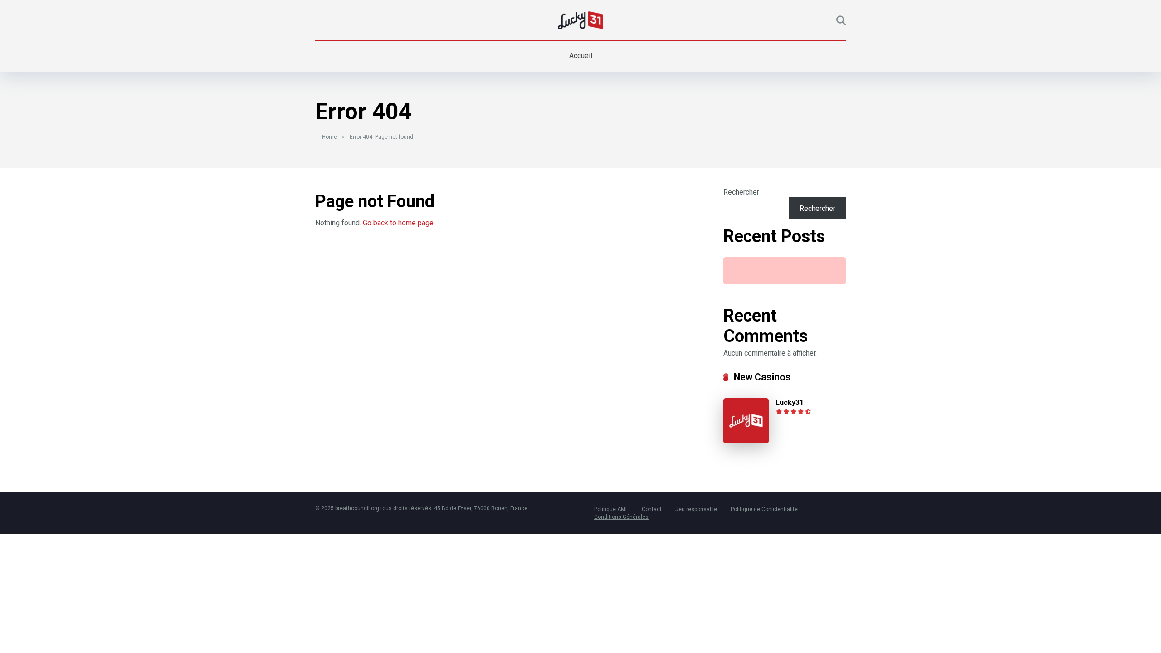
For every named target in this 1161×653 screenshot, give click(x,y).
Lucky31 (790, 402)
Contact (652, 509)
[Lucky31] (746, 441)
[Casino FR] (580, 20)
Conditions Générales (621, 517)
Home (329, 137)
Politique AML (611, 509)
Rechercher (741, 192)
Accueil (580, 55)
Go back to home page (398, 223)
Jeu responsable (696, 509)
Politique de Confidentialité (764, 509)
